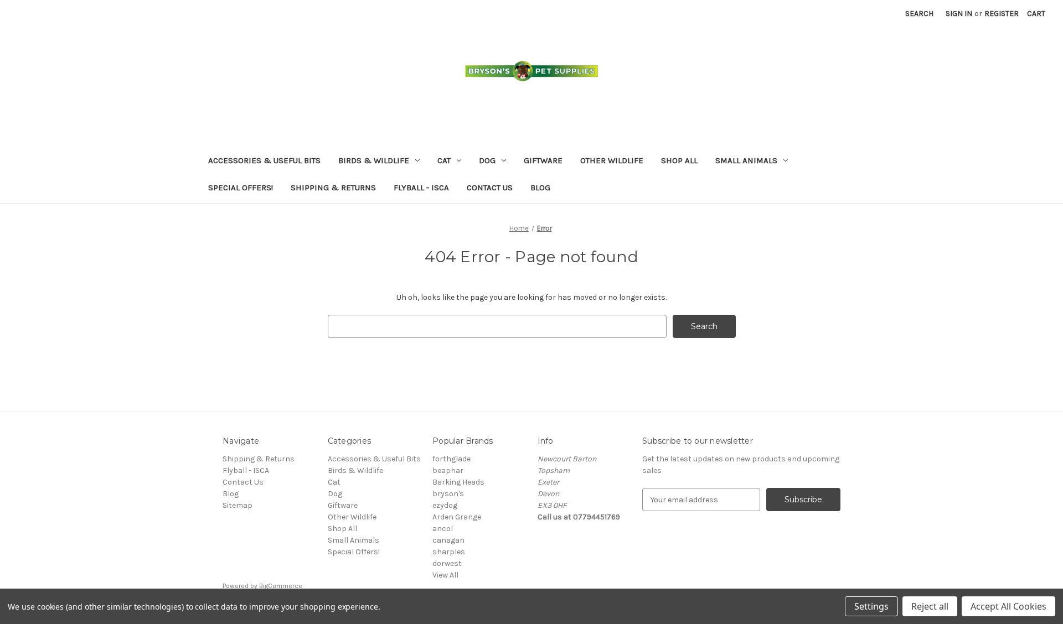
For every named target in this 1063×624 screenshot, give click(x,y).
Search (919, 13)
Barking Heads (458, 482)
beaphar (447, 470)
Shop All (679, 160)
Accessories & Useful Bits (264, 160)
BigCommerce (280, 586)
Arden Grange (456, 517)
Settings (871, 606)
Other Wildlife (611, 160)
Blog (540, 188)
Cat (444, 160)
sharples (448, 552)
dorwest (447, 563)
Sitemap (237, 505)
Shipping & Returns (333, 188)
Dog (487, 160)
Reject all (929, 606)
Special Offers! (240, 188)
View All (445, 575)
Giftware (543, 160)
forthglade (451, 459)
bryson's (448, 493)
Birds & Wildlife (373, 160)
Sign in (959, 13)
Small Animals (746, 160)
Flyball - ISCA (421, 188)
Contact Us (490, 188)
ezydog (444, 505)
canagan (448, 540)
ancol (442, 528)
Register (1001, 13)
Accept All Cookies (1008, 606)
